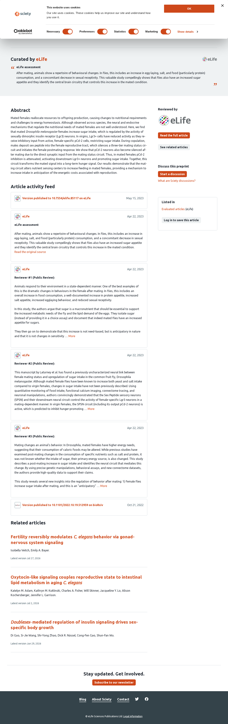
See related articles (174, 147)
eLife (41, 59)
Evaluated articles (173, 209)
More (71, 336)
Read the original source (30, 251)
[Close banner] (222, 5)
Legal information (132, 716)
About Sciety (102, 699)
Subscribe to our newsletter (114, 682)
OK (189, 8)
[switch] (102, 31)
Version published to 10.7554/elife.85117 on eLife (56, 198)
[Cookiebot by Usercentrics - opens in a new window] (23, 31)
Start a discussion (172, 174)
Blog (82, 699)
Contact (123, 699)
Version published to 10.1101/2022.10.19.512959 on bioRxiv (62, 505)
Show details (185, 31)
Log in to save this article (181, 220)
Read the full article (174, 135)
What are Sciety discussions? (176, 180)
